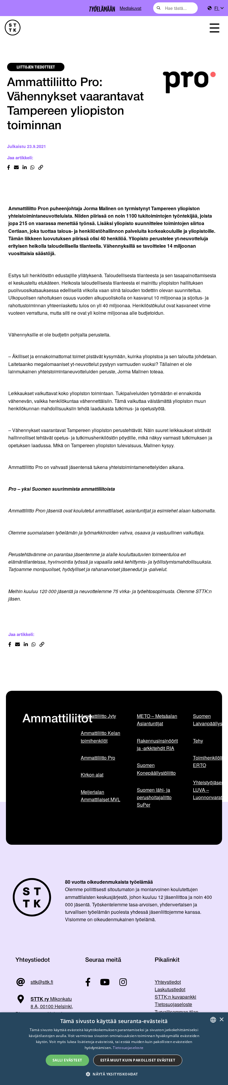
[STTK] (12, 27)
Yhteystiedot (168, 981)
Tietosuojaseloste (173, 1004)
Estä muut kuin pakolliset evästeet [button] (137, 1060)
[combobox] (175, 8)
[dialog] (114, 1048)
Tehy (198, 740)
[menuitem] (219, 8)
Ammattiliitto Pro (98, 757)
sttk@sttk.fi (42, 981)
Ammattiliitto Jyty (98, 716)
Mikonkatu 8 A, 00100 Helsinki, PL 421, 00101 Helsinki (44, 1006)
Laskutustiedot (170, 989)
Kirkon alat (92, 774)
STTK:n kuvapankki (175, 996)
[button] (114, 1074)
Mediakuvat (130, 8)
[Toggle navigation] (214, 27)
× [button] (221, 1019)
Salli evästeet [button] (67, 1060)
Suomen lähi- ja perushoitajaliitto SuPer (154, 797)
